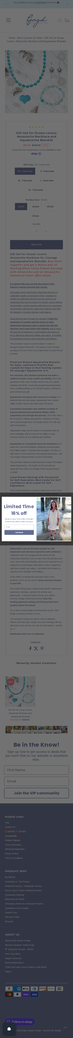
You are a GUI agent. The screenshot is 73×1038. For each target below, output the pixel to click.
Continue (19, 532)
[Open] (9, 1028)
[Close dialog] (69, 499)
